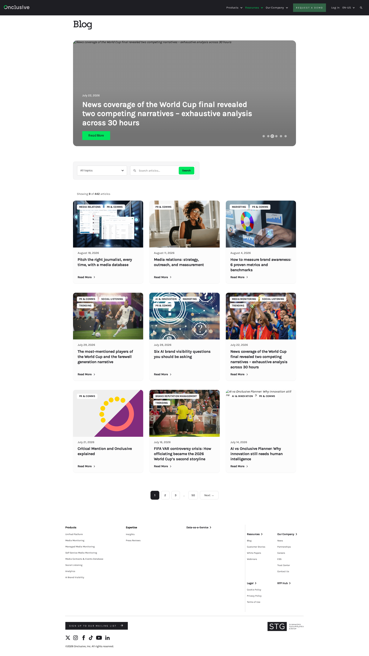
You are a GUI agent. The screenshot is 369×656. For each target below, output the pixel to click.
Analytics (70, 571)
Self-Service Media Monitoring (81, 552)
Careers (281, 553)
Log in (335, 7)
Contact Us (283, 571)
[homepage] (27, 7)
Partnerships (284, 546)
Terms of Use (253, 602)
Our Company (275, 7)
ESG (279, 559)
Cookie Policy (254, 589)
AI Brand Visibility (74, 577)
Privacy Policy (254, 595)
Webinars (252, 559)
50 (193, 495)
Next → (209, 495)
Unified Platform (74, 534)
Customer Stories (256, 546)
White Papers (254, 553)
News (280, 540)
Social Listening (73, 565)
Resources (252, 7)
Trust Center (283, 565)
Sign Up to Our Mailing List (93, 625)
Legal (250, 583)
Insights (130, 534)
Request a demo (309, 7)
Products (232, 7)
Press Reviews (133, 540)
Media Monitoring (74, 540)
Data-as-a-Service (197, 527)
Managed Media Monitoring (80, 546)
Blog (249, 540)
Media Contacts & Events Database (84, 559)
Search (186, 170)
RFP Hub (282, 583)
